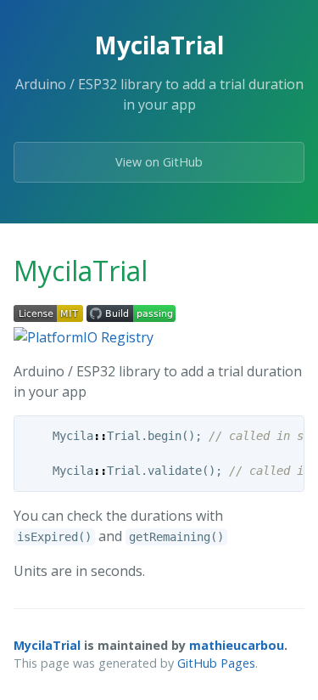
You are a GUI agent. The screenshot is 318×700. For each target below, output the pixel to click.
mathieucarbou (236, 645)
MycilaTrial (47, 645)
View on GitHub (159, 162)
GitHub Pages (216, 663)
